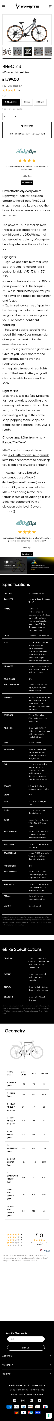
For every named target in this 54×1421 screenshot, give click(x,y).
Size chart (6, 109)
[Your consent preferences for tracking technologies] (49, 1416)
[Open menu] (6, 6)
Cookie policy (38, 1385)
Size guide (17, 109)
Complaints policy (19, 1390)
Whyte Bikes (17, 1385)
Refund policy (18, 1394)
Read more (27, 183)
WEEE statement (35, 1394)
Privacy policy (37, 1390)
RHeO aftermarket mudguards (28, 455)
